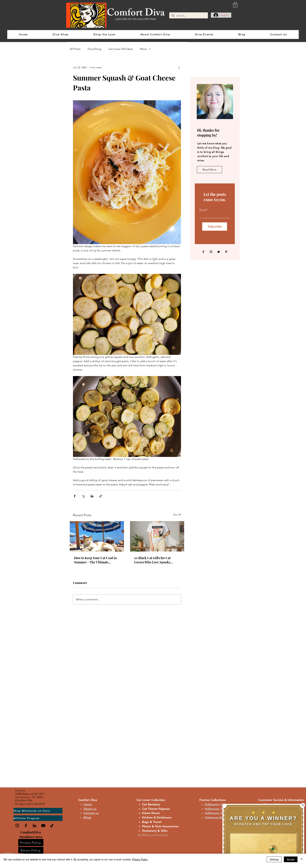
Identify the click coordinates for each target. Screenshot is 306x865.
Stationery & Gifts (155, 830)
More (143, 49)
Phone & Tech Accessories (160, 826)
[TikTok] (51, 825)
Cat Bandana (151, 804)
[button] (235, 5)
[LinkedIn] (34, 825)
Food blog (94, 49)
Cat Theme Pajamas (156, 809)
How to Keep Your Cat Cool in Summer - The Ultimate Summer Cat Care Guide (95, 560)
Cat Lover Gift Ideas (120, 49)
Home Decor (151, 813)
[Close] (302, 859)
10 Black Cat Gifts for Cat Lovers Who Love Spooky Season (152, 560)
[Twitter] (218, 251)
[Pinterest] (226, 251)
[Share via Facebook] (74, 496)
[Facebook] (203, 251)
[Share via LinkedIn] (92, 496)
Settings (274, 859)
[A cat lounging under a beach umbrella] (97, 536)
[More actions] (179, 67)
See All (177, 514)
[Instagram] (211, 251)
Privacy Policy (140, 859)
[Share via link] (100, 496)
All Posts (75, 49)
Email (202, 210)
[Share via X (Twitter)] (83, 496)
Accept (290, 859)
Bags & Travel (151, 822)
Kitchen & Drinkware (157, 817)
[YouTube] (43, 825)
